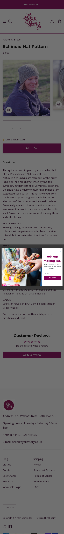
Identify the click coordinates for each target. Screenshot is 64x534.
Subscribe (52, 277)
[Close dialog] (60, 250)
